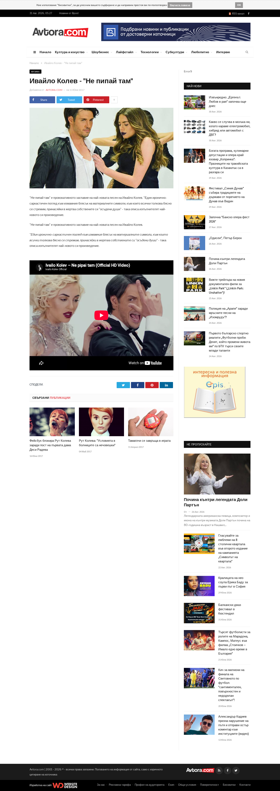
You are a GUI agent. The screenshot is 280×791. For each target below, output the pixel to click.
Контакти (244, 784)
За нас (101, 784)
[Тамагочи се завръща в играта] (150, 422)
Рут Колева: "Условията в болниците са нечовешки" (97, 443)
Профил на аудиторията (149, 784)
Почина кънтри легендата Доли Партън (227, 261)
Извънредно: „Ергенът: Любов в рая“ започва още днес (227, 102)
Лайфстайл (125, 52)
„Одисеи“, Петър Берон (225, 238)
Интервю (223, 52)
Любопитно (200, 52)
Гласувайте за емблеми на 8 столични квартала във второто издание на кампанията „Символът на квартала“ (233, 549)
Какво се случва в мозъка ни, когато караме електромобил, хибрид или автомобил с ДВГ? (229, 128)
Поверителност (209, 784)
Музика (35, 71)
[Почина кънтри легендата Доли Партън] (217, 474)
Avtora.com (54, 89)
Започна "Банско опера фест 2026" (229, 219)
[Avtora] (60, 31)
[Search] (247, 52)
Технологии (150, 52)
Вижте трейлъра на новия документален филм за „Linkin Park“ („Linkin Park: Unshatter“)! (227, 286)
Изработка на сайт (41, 785)
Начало (45, 52)
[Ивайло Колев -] (101, 187)
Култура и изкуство (69, 52)
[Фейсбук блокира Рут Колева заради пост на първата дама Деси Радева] (52, 422)
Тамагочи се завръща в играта (149, 440)
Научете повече (180, 5)
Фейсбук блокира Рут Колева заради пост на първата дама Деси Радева (50, 445)
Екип (171, 784)
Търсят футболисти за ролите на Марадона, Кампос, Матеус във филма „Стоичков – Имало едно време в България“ (234, 643)
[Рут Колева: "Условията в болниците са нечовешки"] (101, 422)
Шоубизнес (100, 52)
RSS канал (237, 13)
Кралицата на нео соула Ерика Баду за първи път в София (233, 582)
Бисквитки (229, 784)
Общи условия (187, 784)
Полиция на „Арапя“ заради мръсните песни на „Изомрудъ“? (228, 313)
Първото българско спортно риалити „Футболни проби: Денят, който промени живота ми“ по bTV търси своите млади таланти (229, 342)
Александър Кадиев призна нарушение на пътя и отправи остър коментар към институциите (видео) (233, 725)
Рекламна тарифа (120, 784)
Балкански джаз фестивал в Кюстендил (229, 609)
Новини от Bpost (69, 13)
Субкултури (175, 52)
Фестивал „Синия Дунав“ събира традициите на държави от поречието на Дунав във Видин (227, 195)
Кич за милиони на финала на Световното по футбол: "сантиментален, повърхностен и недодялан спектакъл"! (231, 685)
